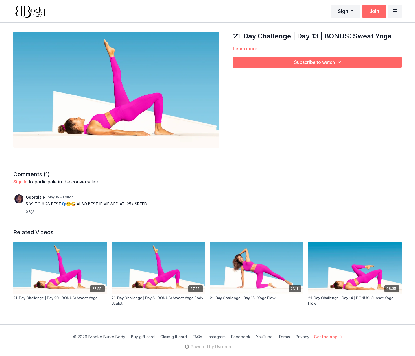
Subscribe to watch (314, 62)
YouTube (264, 336)
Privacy (302, 336)
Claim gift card (173, 336)
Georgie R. (36, 197)
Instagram (217, 336)
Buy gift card (143, 336)
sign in (20, 181)
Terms (284, 336)
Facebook (240, 336)
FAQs (197, 336)
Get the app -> (328, 336)
